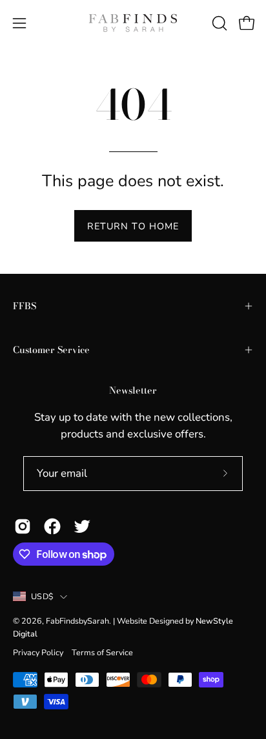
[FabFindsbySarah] (133, 23)
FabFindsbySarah (77, 620)
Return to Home (133, 226)
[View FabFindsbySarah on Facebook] (52, 526)
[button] (218, 23)
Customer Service (51, 350)
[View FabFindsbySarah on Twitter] (82, 526)
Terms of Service (102, 652)
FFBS (24, 306)
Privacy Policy (38, 652)
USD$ (42, 596)
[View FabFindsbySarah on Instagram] (22, 526)
